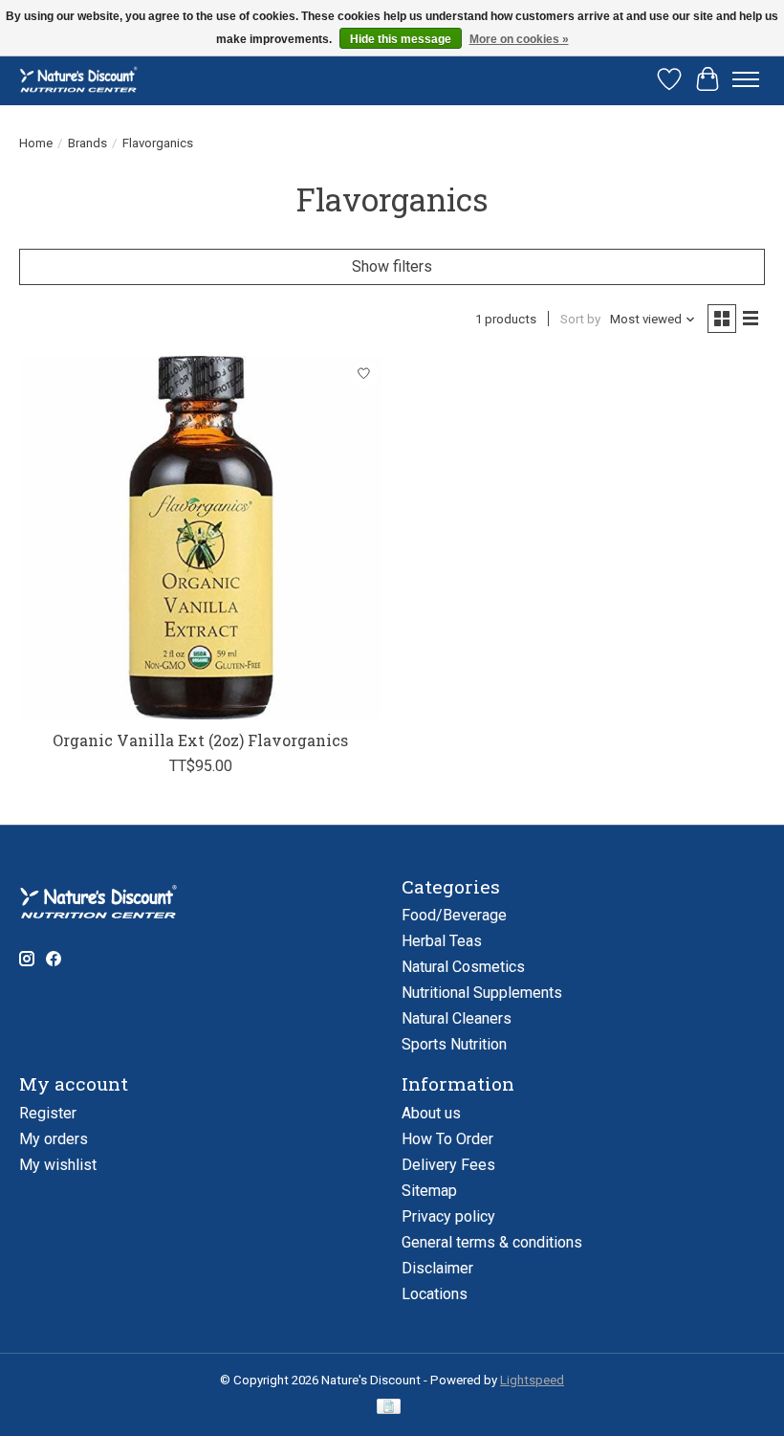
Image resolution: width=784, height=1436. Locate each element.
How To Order (447, 1139)
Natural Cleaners (457, 1018)
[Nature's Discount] (84, 79)
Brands (87, 143)
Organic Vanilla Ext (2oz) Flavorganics (200, 740)
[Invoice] (389, 1408)
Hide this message (400, 39)
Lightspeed (532, 1380)
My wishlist (58, 1165)
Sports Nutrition (454, 1044)
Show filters (392, 266)
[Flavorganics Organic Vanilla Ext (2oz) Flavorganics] (200, 537)
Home (36, 143)
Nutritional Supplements (482, 992)
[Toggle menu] (746, 79)
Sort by (580, 319)
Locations (435, 1294)
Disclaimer (437, 1268)
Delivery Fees (448, 1165)
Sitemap (429, 1191)
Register (47, 1113)
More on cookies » (519, 39)
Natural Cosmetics (463, 967)
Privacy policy (448, 1216)
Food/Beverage (454, 915)
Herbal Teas (442, 941)
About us (431, 1113)
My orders (53, 1139)
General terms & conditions (492, 1242)
